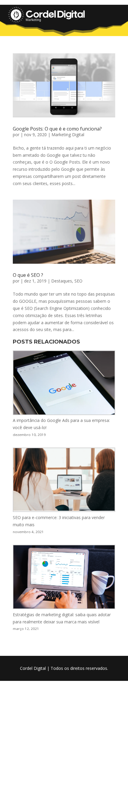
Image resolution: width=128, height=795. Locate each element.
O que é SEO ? (28, 275)
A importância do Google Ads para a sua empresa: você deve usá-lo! (61, 423)
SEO (78, 281)
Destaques (61, 281)
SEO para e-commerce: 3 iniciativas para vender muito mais (59, 521)
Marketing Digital (67, 134)
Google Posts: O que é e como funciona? (57, 128)
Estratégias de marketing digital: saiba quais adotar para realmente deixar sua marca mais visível (62, 618)
